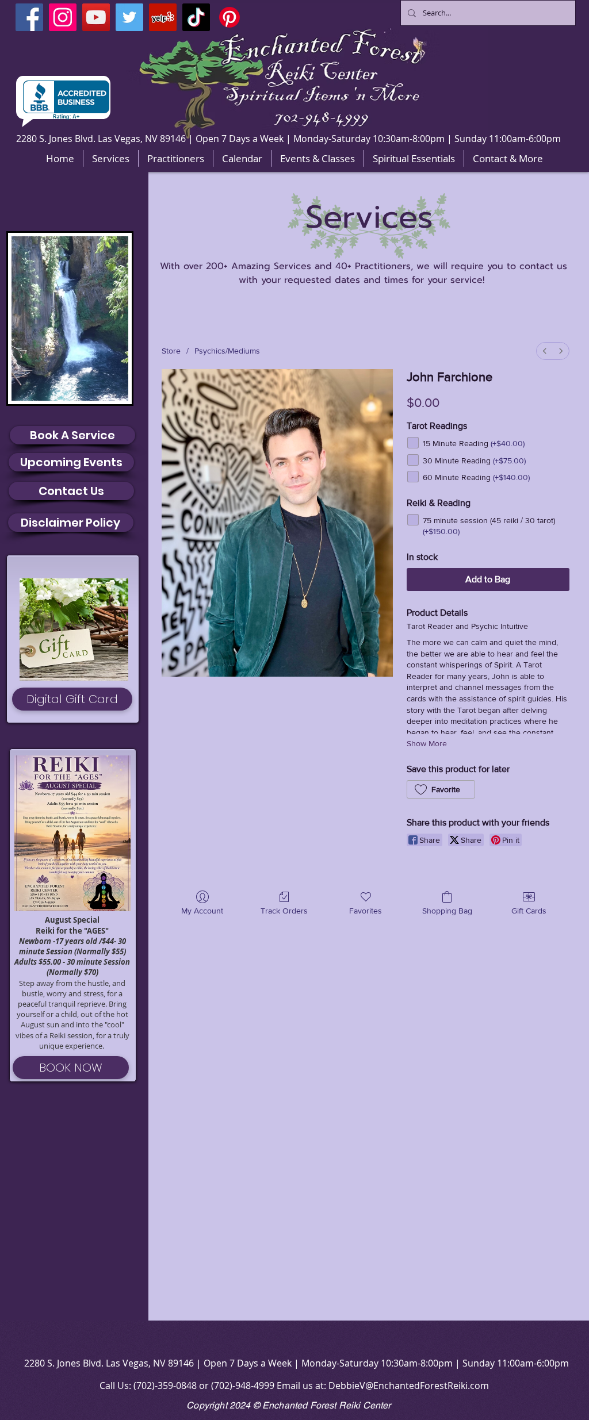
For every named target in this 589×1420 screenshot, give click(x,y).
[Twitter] (129, 17)
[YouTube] (96, 17)
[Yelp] (163, 17)
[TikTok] (196, 17)
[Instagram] (63, 17)
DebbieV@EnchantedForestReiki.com (408, 1385)
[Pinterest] (229, 17)
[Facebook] (29, 17)
